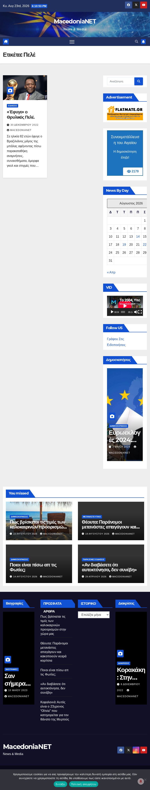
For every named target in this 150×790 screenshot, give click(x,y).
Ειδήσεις (12, 106)
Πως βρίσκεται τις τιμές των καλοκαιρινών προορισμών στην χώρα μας (37, 527)
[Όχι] (145, 780)
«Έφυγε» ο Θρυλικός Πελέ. (21, 114)
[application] (125, 306)
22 (144, 244)
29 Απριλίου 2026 (96, 576)
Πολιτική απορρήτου (83, 784)
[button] (136, 41)
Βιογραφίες (12, 669)
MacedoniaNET (75, 21)
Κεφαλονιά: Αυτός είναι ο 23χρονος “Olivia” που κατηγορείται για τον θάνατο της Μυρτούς (54, 710)
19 (124, 244)
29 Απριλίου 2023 (19, 690)
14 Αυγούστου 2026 (25, 576)
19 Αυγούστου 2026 (97, 534)
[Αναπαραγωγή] (112, 312)
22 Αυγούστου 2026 (25, 534)
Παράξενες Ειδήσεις (93, 559)
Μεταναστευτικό (92, 517)
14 (138, 236)
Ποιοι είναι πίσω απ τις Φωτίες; (33, 567)
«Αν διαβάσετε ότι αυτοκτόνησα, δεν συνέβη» (109, 567)
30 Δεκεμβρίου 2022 (24, 125)
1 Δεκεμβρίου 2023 (125, 446)
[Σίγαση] (136, 312)
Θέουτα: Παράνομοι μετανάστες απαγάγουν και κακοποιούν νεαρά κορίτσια (109, 527)
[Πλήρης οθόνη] (140, 312)
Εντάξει (60, 784)
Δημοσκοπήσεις (118, 426)
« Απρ (111, 272)
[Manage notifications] (141, 781)
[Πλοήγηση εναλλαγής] (72, 42)
